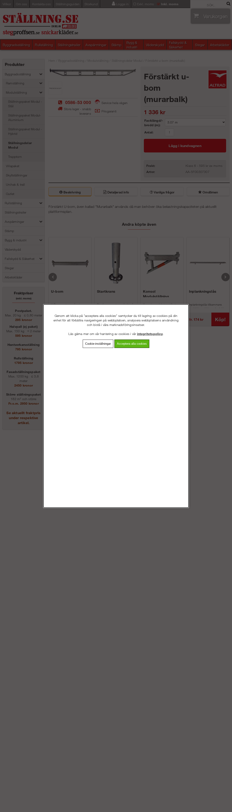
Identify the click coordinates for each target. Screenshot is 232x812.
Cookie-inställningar (98, 343)
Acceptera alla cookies (132, 343)
